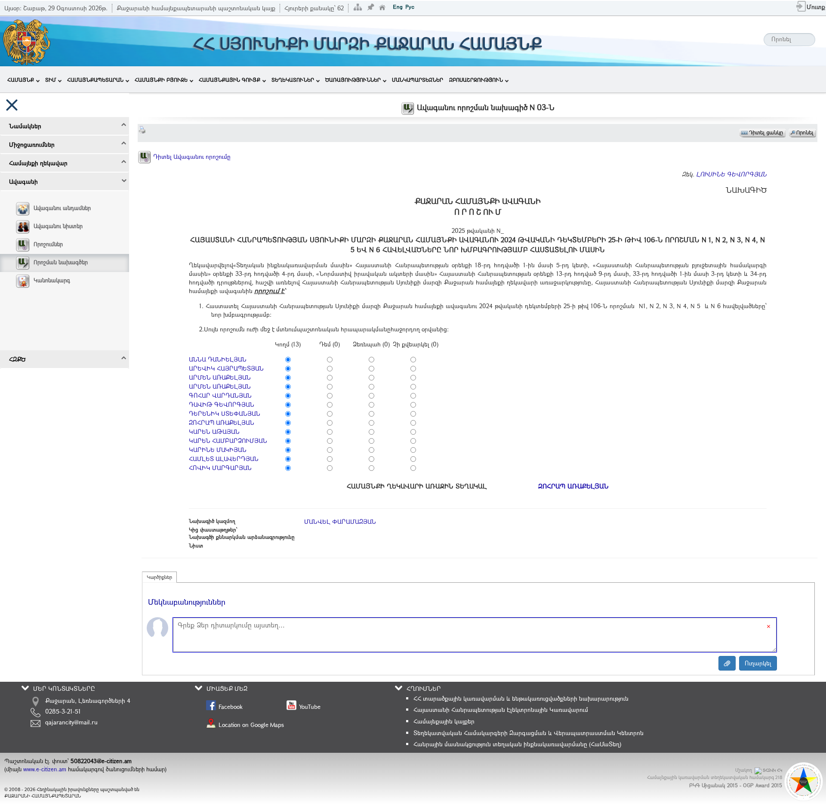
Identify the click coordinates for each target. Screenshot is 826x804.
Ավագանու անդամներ (62, 208)
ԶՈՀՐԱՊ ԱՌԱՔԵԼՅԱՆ (221, 422)
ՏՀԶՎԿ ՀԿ (772, 770)
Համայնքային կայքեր (444, 721)
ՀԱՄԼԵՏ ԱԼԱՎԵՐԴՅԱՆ (224, 459)
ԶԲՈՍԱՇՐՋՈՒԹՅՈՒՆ (476, 79)
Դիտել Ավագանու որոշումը (191, 156)
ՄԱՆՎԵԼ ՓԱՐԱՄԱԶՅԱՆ (340, 521)
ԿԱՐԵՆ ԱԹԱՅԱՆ (214, 431)
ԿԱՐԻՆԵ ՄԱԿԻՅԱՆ (218, 449)
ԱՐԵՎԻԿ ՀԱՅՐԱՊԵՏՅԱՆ (226, 368)
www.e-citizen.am (44, 769)
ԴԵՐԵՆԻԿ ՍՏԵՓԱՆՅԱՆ (224, 413)
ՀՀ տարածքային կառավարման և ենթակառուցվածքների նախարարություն (521, 698)
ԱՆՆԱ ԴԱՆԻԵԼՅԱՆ (218, 359)
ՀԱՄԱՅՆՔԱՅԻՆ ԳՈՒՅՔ (229, 79)
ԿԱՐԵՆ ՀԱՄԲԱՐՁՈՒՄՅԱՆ (228, 440)
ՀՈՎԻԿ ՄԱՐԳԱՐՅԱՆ (220, 468)
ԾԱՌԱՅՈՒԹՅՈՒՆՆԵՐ (353, 79)
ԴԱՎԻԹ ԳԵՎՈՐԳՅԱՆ (221, 404)
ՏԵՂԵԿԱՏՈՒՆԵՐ (292, 79)
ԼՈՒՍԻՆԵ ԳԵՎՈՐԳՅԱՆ (731, 174)
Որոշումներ (48, 244)
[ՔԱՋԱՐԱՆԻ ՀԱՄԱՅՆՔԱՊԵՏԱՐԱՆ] (26, 40)
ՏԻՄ (50, 79)
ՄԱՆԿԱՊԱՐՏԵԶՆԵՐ (417, 79)
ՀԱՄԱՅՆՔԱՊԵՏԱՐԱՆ (95, 79)
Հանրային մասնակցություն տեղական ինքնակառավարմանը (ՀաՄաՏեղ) (517, 744)
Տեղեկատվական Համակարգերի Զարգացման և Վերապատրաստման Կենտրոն (528, 733)
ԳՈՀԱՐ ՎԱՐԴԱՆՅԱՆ (220, 395)
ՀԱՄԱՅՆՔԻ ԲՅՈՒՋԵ (161, 79)
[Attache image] (727, 663)
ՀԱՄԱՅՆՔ (20, 79)
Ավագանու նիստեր (58, 226)
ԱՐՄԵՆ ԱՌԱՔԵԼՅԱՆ (220, 377)
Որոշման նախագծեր (61, 262)
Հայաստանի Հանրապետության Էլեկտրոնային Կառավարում (500, 709)
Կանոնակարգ (52, 280)
